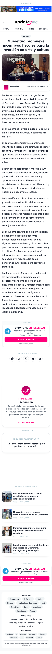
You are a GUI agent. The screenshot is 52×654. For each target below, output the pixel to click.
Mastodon (29, 637)
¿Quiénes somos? (17, 619)
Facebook (9, 634)
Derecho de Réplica (35, 623)
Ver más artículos (26, 423)
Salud (26, 607)
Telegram (23, 634)
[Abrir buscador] (48, 23)
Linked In (43, 634)
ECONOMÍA (43, 29)
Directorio (30, 619)
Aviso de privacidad (17, 623)
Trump (32, 611)
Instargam (32, 634)
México (40, 599)
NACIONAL (18, 29)
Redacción (14, 86)
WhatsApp (13, 637)
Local (26, 36)
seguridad (37, 607)
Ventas (39, 619)
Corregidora (14, 599)
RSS (22, 637)
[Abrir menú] (4, 23)
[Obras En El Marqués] (26, 11)
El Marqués (28, 599)
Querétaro (15, 607)
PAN (43, 603)
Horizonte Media (26, 645)
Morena (10, 603)
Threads (39, 637)
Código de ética (26, 626)
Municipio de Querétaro (27, 603)
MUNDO (31, 29)
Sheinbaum (21, 611)
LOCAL (6, 29)
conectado (34, 443)
